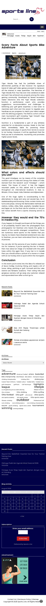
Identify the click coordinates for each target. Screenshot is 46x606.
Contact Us (11, 599)
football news (40, 382)
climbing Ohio (25, 379)
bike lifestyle (20, 377)
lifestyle (39, 387)
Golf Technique (26, 384)
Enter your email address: (23, 528)
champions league (38, 377)
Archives (5, 359)
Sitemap (35, 599)
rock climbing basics (18, 403)
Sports (14, 53)
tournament (38, 405)
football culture (21, 382)
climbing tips (39, 379)
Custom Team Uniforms (9, 382)
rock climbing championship (35, 403)
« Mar (22, 516)
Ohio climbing (22, 392)
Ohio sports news (37, 397)
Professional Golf (39, 400)
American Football (22, 374)
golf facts (16, 384)
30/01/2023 (6, 53)
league (6, 387)
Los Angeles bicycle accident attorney (13, 389)
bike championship (9, 377)
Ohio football (8, 394)
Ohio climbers (6, 392)
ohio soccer (28, 395)
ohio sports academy (8, 397)
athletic (31, 374)
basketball (39, 374)
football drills (31, 382)
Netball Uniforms (39, 389)
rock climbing (6, 403)
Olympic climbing (7, 400)
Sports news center (25, 405)
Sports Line (28, 544)
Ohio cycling (38, 392)
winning (7, 408)
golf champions (6, 384)
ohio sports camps (22, 397)
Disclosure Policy (24, 599)
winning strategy (18, 408)
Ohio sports (39, 395)
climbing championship (9, 379)
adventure (22, 53)
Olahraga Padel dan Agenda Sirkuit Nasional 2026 (20, 463)
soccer (4, 405)
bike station (28, 377)
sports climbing (13, 405)
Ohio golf (19, 395)
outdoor (23, 400)
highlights (39, 384)
